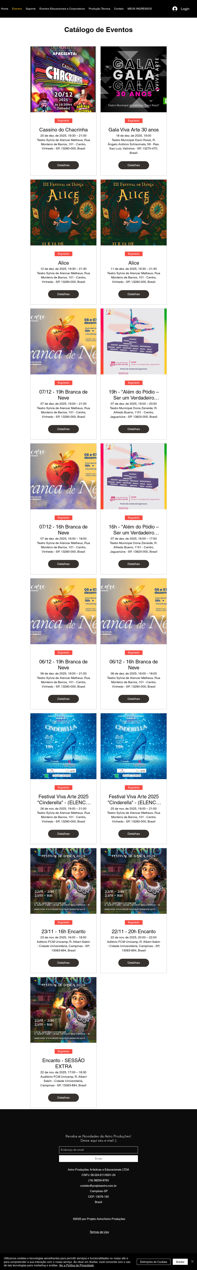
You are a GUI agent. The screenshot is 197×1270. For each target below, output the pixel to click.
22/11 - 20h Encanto (134, 931)
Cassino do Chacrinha (63, 130)
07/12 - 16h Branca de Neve (63, 530)
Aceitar (180, 1262)
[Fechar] (192, 1261)
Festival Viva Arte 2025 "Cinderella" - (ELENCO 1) (134, 800)
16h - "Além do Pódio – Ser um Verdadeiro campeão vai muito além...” (134, 530)
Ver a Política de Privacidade (76, 1265)
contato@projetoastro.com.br (98, 1185)
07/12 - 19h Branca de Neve (63, 395)
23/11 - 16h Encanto (63, 931)
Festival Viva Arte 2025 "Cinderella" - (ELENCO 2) (63, 800)
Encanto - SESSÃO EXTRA (63, 1063)
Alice (63, 263)
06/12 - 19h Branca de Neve (63, 665)
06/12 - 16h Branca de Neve (133, 665)
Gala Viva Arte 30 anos (134, 130)
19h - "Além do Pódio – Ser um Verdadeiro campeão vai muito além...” (134, 395)
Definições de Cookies (153, 1262)
